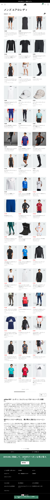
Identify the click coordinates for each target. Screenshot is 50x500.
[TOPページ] (25, 4)
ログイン (12, 451)
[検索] (45, 4)
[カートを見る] (48, 4)
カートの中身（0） (35, 451)
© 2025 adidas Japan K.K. (25, 498)
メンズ (36, 407)
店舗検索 (34, 473)
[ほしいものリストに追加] (16, 18)
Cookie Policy (6, 490)
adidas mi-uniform (7, 476)
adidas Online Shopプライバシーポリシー (24, 487)
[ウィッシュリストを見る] (4, 4)
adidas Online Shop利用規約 (9, 486)
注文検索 (20, 470)
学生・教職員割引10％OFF (23, 473)
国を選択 (27, 495)
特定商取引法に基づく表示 (37, 486)
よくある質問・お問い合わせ (9, 470)
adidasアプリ (6, 473)
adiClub (33, 470)
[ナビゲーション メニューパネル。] (1, 4)
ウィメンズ (41, 407)
